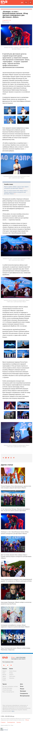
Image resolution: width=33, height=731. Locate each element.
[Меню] (30, 2)
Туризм (4, 684)
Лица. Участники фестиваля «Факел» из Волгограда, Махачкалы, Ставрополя (15, 648)
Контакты (19, 722)
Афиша (4, 676)
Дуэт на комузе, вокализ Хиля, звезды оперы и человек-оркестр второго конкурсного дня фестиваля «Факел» (15, 192)
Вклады (11, 673)
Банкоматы (11, 678)
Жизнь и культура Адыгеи (8, 692)
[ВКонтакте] (3, 665)
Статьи (3, 673)
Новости (4, 671)
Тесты (21, 686)
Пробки (4, 680)
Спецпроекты (24, 693)
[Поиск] (26, 2)
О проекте (3, 722)
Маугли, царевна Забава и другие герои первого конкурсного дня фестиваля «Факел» (16, 187)
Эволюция (23, 691)
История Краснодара (7, 690)
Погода (4, 678)
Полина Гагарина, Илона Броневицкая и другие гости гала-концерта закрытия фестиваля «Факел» (16, 487)
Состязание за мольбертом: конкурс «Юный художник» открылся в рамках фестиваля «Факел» (15, 626)
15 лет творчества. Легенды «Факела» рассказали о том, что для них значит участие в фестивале (15, 509)
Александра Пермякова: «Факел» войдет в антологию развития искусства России (16, 603)
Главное (4, 668)
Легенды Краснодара (7, 688)
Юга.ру (13, 657)
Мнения (4, 674)
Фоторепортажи (25, 696)
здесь (13, 711)
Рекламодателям (11, 722)
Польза (22, 688)
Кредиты (11, 674)
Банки (11, 668)
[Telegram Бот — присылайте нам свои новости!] (11, 665)
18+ (22, 2)
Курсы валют (12, 676)
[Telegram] (7, 665)
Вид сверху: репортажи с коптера (10, 686)
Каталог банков (12, 671)
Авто (21, 684)
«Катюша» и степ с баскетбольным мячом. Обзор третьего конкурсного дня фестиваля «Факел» (15, 532)
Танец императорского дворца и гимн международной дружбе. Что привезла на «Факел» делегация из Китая (16, 580)
